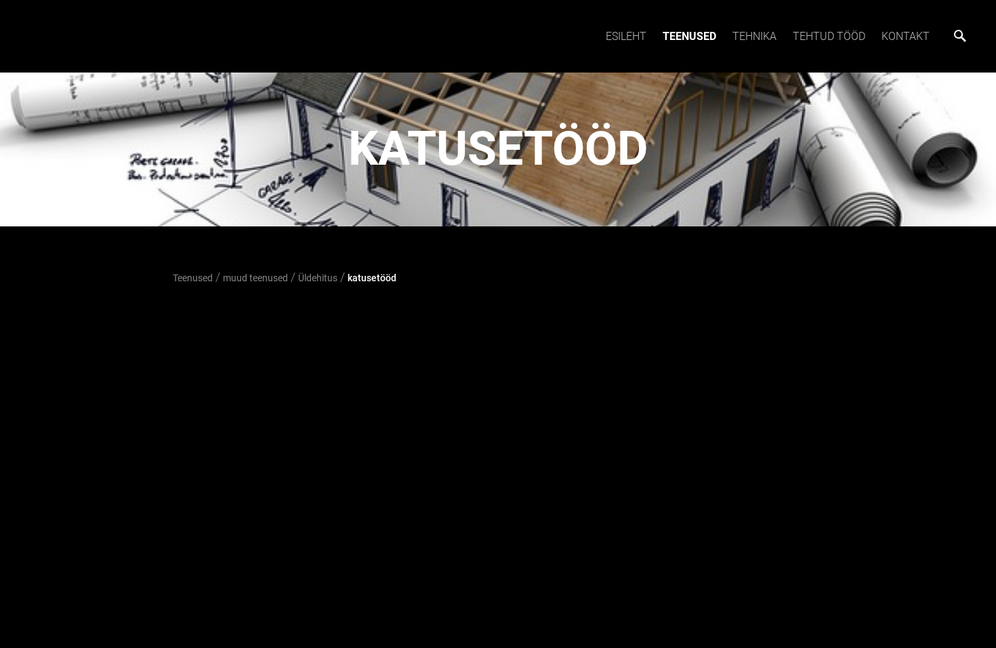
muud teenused (255, 277)
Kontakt (905, 36)
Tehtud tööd (829, 36)
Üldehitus (317, 277)
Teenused (689, 36)
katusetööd (372, 277)
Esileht (626, 36)
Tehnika (754, 36)
